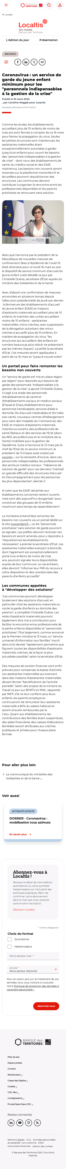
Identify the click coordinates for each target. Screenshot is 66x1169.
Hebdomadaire (23, 946)
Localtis (9, 14)
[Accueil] (31, 5)
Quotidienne (21, 939)
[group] (33, 222)
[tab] (13, 853)
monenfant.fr (19, 524)
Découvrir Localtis (24, 909)
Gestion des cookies (42, 1146)
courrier (7, 457)
